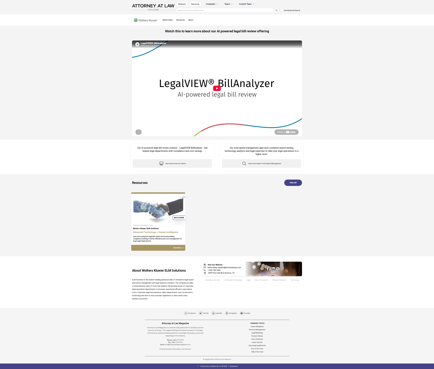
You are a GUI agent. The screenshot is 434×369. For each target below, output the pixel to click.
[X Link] (278, 269)
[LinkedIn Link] (273, 269)
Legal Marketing (257, 333)
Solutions (182, 4)
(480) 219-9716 (178, 340)
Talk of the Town (257, 352)
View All (293, 183)
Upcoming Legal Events (257, 345)
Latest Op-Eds (257, 342)
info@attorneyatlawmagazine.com (178, 344)
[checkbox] (282, 10)
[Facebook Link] (269, 269)
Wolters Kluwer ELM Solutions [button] (146, 228)
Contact (188, 349)
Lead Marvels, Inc (215, 366)
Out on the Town (257, 349)
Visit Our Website (215, 265)
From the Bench (257, 339)
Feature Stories (257, 336)
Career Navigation (257, 326)
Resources (195, 4)
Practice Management (257, 330)
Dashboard (234, 366)
